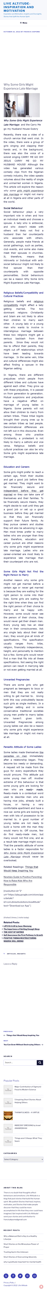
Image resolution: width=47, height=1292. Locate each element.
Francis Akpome (32, 32)
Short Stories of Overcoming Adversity (20, 1257)
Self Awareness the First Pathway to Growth (23, 935)
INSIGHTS (21, 954)
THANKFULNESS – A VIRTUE (27, 1112)
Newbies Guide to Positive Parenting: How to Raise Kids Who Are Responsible (23, 881)
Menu (25, 23)
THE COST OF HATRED (14, 932)
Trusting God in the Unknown (16, 1252)
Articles (11, 954)
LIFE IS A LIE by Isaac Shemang (18, 926)
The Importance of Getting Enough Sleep (22, 929)
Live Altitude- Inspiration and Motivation (19, 7)
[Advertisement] (23, 57)
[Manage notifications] (41, 1287)
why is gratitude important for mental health (22, 1262)
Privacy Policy (9, 1283)
